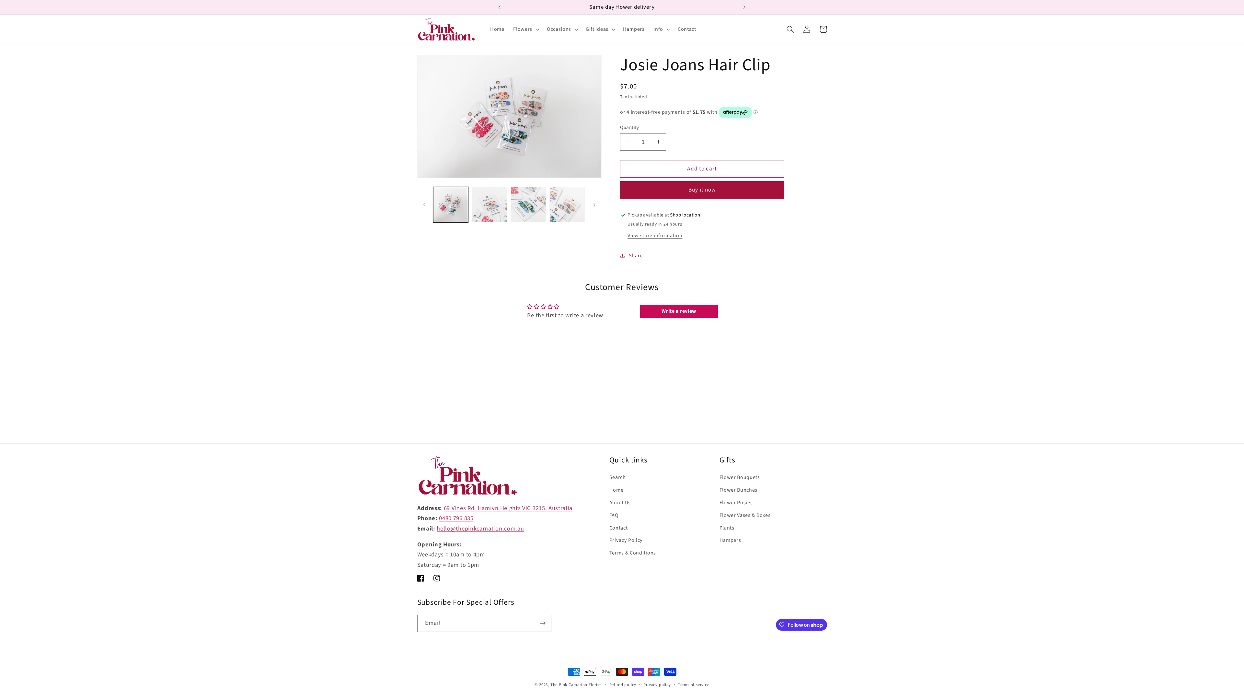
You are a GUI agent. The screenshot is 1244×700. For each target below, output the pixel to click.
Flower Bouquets (740, 477)
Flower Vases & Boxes (745, 515)
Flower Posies (736, 502)
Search (617, 477)
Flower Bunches (739, 490)
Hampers (730, 540)
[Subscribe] (543, 623)
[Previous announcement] (499, 7)
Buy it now (702, 190)
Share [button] (636, 255)
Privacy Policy (626, 540)
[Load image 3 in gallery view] (528, 204)
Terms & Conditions (632, 552)
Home (616, 490)
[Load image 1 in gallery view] (450, 204)
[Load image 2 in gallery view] (489, 204)
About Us (620, 502)
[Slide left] (424, 205)
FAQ (614, 515)
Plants (727, 527)
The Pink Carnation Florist (575, 685)
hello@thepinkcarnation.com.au (480, 528)
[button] (525, 29)
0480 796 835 (456, 518)
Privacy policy (657, 685)
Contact (618, 527)
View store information (655, 235)
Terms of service (693, 685)
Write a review (679, 311)
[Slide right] (594, 205)
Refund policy (622, 685)
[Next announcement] (744, 7)
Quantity (629, 127)
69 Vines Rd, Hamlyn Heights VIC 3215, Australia (508, 508)
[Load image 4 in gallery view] (566, 204)
